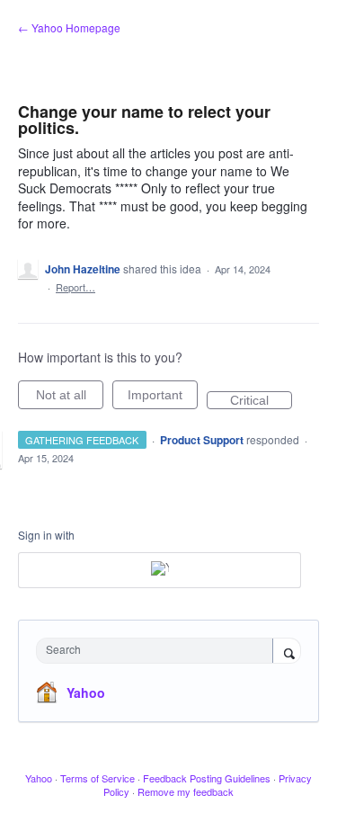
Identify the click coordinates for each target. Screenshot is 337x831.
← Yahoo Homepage (69, 27)
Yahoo (86, 692)
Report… (75, 287)
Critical (261, 401)
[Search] (286, 652)
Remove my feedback (185, 791)
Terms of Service (97, 778)
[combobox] (158, 650)
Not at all (69, 398)
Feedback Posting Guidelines (206, 778)
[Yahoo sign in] (159, 570)
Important (163, 398)
